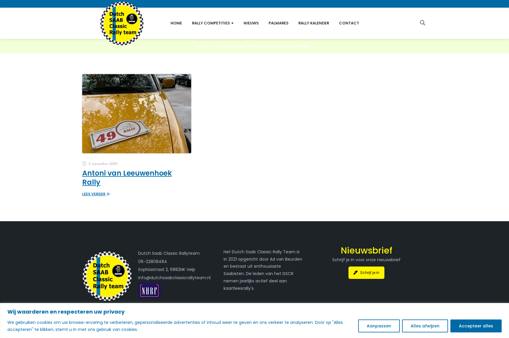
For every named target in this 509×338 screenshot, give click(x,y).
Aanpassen (379, 326)
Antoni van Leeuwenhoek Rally (127, 177)
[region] (254, 320)
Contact (349, 23)
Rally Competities (211, 23)
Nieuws (251, 23)
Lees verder (94, 194)
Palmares (278, 23)
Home (176, 23)
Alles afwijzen (425, 326)
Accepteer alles (476, 326)
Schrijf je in (369, 272)
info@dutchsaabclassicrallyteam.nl (174, 278)
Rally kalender (313, 23)
